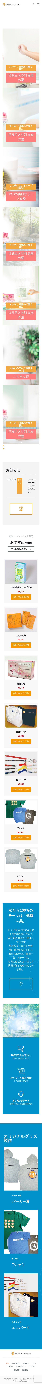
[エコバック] (21, 717)
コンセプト (9, 1366)
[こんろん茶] (21, 621)
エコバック (21, 732)
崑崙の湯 (21, 683)
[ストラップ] (21, 765)
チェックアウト (21, 1366)
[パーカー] (21, 862)
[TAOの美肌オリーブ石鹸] (21, 573)
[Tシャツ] (21, 813)
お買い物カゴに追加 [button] (21, 597)
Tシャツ (20, 828)
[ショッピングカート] (33, 4)
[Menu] (38, 4)
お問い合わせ (16, 1363)
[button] (21, 445)
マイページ (32, 1366)
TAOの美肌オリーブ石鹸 (21, 587)
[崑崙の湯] (21, 669)
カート (34, 1363)
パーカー (21, 876)
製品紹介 (25, 1370)
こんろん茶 (21, 635)
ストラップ (21, 780)
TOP (7, 1363)
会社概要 (16, 1370)
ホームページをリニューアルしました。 (32, 485)
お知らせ (26, 1363)
